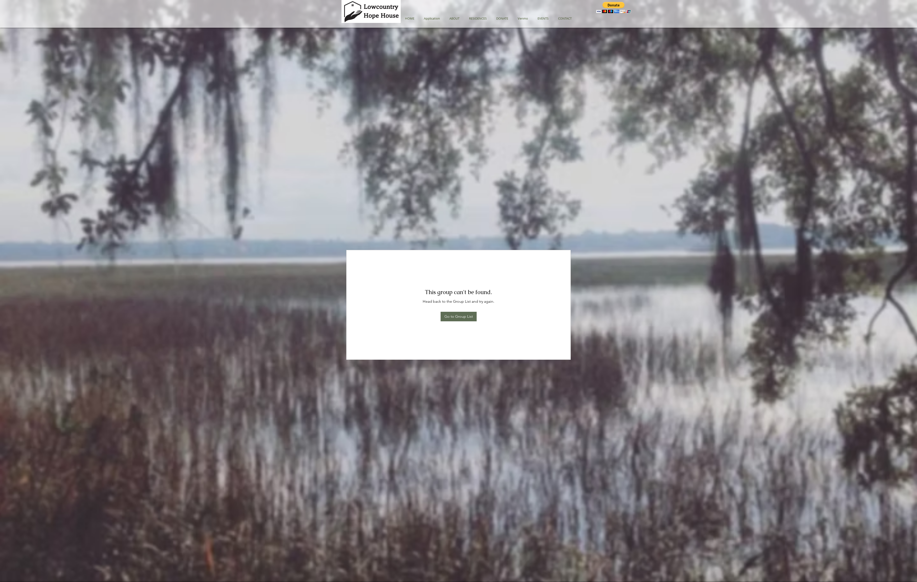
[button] (613, 7)
